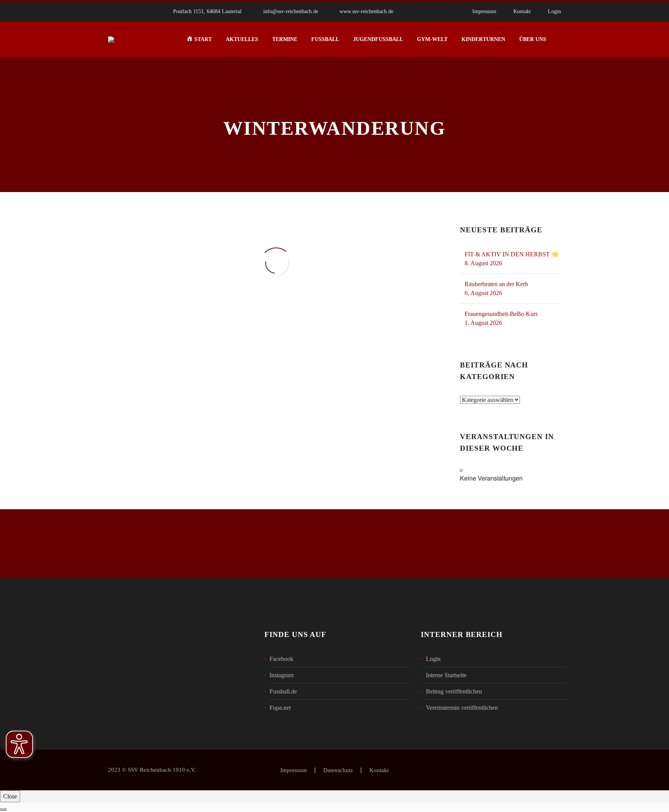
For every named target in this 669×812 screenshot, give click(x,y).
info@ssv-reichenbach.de (290, 11)
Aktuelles (242, 39)
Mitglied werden (334, 544)
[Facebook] (424, 12)
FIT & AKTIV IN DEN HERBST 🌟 (512, 254)
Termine (284, 39)
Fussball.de (283, 691)
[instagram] (481, 545)
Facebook (281, 659)
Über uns (532, 39)
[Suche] (561, 39)
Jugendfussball (378, 39)
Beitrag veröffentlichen (454, 691)
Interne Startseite (446, 675)
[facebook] (455, 545)
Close (10, 796)
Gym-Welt (432, 39)
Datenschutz (338, 770)
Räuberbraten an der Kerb (496, 284)
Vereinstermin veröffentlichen (462, 707)
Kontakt (522, 11)
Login (554, 11)
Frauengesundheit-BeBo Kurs (501, 314)
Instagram (281, 675)
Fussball (325, 39)
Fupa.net (280, 707)
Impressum (484, 11)
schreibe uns (200, 544)
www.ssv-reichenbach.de (366, 11)
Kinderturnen (483, 39)
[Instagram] (436, 12)
